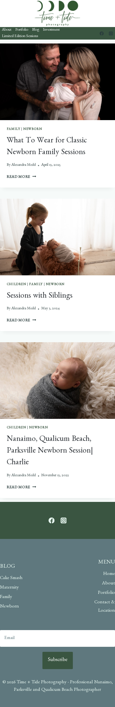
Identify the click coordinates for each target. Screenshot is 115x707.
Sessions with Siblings (40, 296)
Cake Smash (11, 578)
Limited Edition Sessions (20, 36)
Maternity (9, 587)
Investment (51, 30)
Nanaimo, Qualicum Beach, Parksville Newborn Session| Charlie (50, 451)
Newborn (32, 129)
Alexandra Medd (23, 165)
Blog (35, 30)
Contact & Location (104, 607)
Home (109, 574)
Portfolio (21, 30)
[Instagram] (111, 33)
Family (13, 129)
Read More (21, 177)
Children (16, 284)
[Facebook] (102, 33)
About (6, 30)
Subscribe (58, 660)
